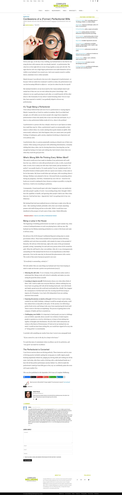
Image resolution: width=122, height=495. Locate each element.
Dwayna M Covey (80, 43)
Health (47, 10)
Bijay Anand (78, 40)
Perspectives (26, 16)
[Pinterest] (95, 1)
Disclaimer (96, 493)
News (43, 0)
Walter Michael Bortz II (81, 53)
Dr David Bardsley (80, 29)
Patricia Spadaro (79, 36)
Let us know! (67, 382)
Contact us (78, 493)
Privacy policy (84, 493)
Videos (28, 0)
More (80, 10)
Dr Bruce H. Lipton (80, 20)
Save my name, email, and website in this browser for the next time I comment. (43, 457)
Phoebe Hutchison (80, 49)
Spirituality (72, 10)
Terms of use (90, 493)
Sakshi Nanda (29, 25)
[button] (97, 11)
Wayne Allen (78, 24)
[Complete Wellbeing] (61, 5)
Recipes (35, 0)
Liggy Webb (78, 32)
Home (24, 0)
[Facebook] (91, 1)
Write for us (61, 493)
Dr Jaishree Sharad (80, 62)
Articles (39, 0)
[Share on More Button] (64, 377)
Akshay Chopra (79, 57)
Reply (29, 425)
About (73, 493)
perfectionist (29, 386)
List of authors (68, 493)
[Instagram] (93, 1)
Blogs (31, 0)
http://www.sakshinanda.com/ (38, 393)
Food (40, 10)
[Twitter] (98, 1)
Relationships (56, 10)
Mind (64, 10)
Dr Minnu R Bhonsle (80, 66)
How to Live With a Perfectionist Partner (45, 215)
